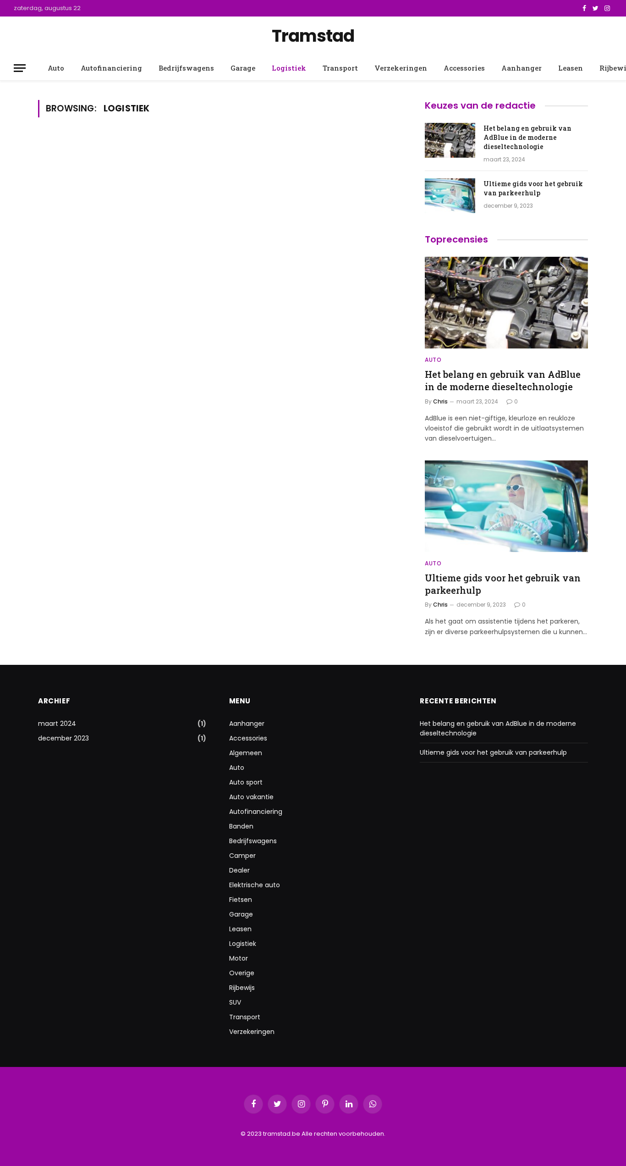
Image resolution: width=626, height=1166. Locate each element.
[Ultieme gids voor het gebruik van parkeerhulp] (450, 195)
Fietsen (240, 899)
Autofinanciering (111, 67)
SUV (235, 1002)
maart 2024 (57, 723)
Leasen (570, 67)
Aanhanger (521, 67)
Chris (440, 401)
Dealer (239, 870)
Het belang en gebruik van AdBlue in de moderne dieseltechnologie (527, 137)
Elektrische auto (254, 885)
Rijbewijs (242, 987)
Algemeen (245, 752)
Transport (340, 67)
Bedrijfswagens (186, 67)
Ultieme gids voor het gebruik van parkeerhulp (533, 188)
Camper (242, 855)
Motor (238, 958)
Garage (243, 67)
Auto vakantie (251, 796)
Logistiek (289, 67)
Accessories (464, 67)
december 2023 (63, 738)
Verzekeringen (400, 67)
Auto (56, 67)
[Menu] (20, 68)
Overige (241, 973)
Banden (241, 826)
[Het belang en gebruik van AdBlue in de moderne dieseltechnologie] (450, 140)
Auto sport (246, 782)
